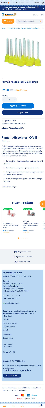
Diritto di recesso (9, 326)
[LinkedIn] (14, 353)
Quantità (4, 95)
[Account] (22, 406)
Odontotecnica (8, 338)
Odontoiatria (7, 334)
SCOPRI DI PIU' (12, 375)
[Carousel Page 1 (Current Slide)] (18, 238)
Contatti (5, 330)
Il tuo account (7, 344)
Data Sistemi (12, 388)
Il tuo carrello (7, 346)
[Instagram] (10, 353)
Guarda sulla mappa (12, 303)
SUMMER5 (38, 3)
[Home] (13, 406)
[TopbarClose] (43, 8)
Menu (9, 21)
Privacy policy (22, 390)
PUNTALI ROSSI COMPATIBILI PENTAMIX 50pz (11, 225)
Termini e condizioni (10, 323)
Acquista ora (22, 112)
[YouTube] (7, 352)
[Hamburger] (4, 406)
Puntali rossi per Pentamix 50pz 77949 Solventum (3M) (30, 225)
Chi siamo (6, 319)
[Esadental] (9, 15)
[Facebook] (4, 353)
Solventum (26, 221)
